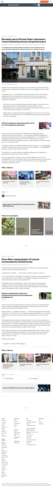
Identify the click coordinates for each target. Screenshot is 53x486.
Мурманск (4, 473)
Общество (4, 36)
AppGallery (41, 423)
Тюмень (3, 467)
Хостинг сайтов (29, 434)
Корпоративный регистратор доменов (32, 432)
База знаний (4, 433)
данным (9, 157)
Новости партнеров (10, 216)
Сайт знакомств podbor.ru (31, 439)
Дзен (15, 426)
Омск (3, 449)
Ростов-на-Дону (5, 464)
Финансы (3, 429)
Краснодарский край (5, 457)
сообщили (36, 89)
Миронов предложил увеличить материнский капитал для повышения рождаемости (17, 295)
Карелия (3, 472)
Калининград (4, 455)
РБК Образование (4, 435)
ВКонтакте (16, 421)
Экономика (4, 422)
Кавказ (3, 470)
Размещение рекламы (30, 425)
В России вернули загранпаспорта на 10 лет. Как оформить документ (18, 124)
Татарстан (4, 465)
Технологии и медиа (4, 427)
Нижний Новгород (4, 460)
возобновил (31, 152)
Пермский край (5, 462)
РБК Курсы (28, 443)
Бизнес (3, 425)
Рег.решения (29, 436)
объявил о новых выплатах (21, 306)
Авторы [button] (3, 191)
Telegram (16, 424)
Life (2, 127)
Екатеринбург (4, 445)
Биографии (4, 431)
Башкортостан (4, 450)
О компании (28, 420)
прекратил (36, 133)
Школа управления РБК (31, 444)
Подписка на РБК (16, 435)
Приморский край (4, 476)
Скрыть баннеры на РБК (17, 432)
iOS (39, 420)
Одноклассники (17, 423)
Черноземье (4, 469)
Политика (4, 299)
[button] (9, 179)
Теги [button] (7, 191)
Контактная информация (31, 422)
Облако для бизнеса (30, 430)
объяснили (31, 137)
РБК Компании (29, 441)
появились (48, 145)
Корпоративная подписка (17, 437)
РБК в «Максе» (7, 167)
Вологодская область (4, 453)
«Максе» (22, 343)
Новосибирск (4, 447)
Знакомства (28, 438)
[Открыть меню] (51, 2)
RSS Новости (16, 443)
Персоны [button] (11, 374)
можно (29, 113)
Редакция (28, 423)
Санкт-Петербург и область (4, 443)
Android (40, 422)
